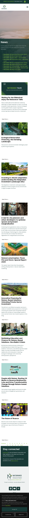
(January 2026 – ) (16, 66)
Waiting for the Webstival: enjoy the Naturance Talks (12, 99)
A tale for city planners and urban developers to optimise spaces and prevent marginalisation (13, 221)
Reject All (21, 514)
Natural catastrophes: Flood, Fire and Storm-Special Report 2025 (13, 260)
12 (12, 445)
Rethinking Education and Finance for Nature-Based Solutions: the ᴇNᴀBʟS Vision (13, 340)
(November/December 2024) (15, 62)
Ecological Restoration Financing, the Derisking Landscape (11, 140)
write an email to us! (16, 479)
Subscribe (5, 452)
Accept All (14, 509)
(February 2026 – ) (16, 67)
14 (18, 445)
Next (21, 445)
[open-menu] (27, 7)
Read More (7, 505)
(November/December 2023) (15, 54)
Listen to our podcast (8, 1)
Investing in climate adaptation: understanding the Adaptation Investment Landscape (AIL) (14, 180)
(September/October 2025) (15, 64)
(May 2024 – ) (15, 57)
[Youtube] (14, 488)
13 (15, 445)
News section (14, 460)
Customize (8, 514)
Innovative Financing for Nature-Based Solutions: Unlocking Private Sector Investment (11, 301)
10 (7, 445)
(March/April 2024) (13, 56)
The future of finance (10, 418)
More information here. (11, 500)
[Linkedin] (10, 488)
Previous (3, 443)
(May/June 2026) (12, 69)
